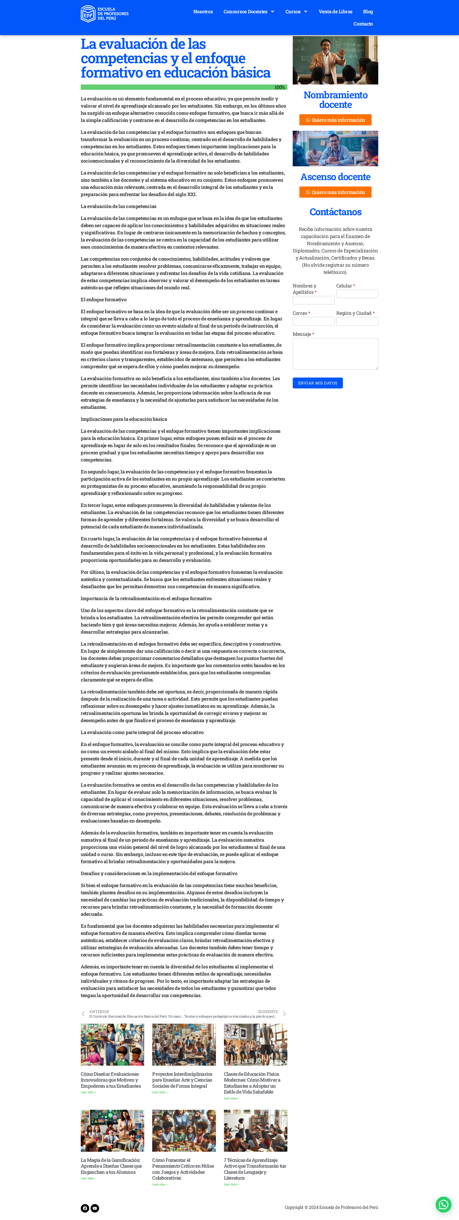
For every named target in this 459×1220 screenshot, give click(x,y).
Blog (368, 11)
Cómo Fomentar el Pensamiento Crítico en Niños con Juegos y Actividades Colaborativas (183, 1169)
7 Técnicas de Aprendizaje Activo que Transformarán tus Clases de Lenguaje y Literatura (255, 1169)
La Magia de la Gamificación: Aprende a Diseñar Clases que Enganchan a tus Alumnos (111, 1166)
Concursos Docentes (245, 11)
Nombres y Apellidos (305, 288)
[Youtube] (95, 1208)
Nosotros (203, 11)
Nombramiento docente (335, 99)
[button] (444, 1205)
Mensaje (303, 334)
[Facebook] (85, 1208)
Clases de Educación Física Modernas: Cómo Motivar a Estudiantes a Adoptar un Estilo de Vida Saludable (252, 1083)
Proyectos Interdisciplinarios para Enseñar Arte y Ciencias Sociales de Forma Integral (182, 1080)
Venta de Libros (335, 11)
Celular (345, 285)
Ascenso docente (335, 176)
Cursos (293, 11)
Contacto (363, 23)
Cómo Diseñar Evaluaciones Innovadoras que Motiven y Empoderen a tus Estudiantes (111, 1080)
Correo (301, 313)
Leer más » (88, 1092)
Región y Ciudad (355, 313)
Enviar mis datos (317, 383)
